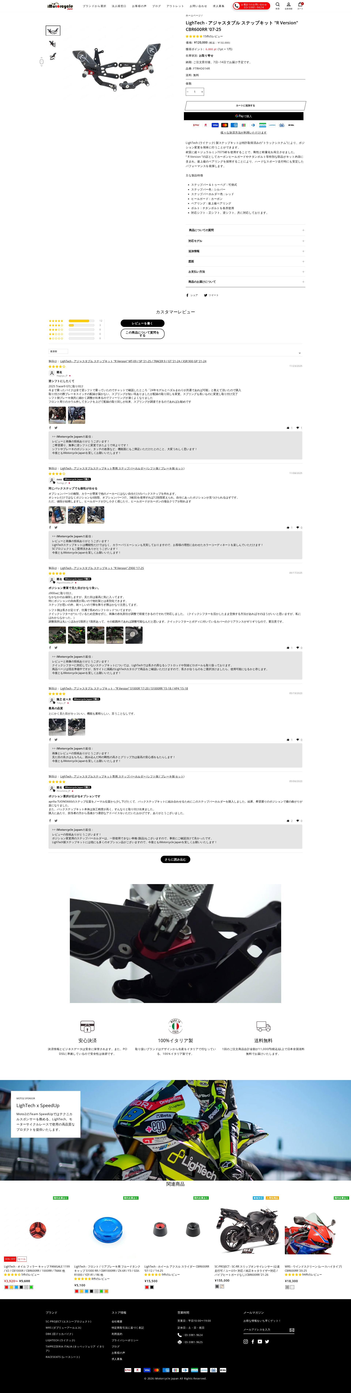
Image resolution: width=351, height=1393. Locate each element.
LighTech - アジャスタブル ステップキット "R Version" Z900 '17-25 (102, 568)
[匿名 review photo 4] (115, 635)
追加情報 (193, 251)
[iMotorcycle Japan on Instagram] (246, 1341)
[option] (118, 62)
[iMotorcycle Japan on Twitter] (267, 1341)
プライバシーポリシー (125, 1340)
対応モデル (195, 241)
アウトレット (175, 6)
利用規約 (117, 1334)
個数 (189, 83)
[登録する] (292, 1330)
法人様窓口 (119, 6)
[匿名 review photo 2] (76, 415)
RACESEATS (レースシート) (63, 1357)
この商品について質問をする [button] (142, 333)
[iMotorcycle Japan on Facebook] (253, 1341)
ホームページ (193, 15)
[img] (57, 366)
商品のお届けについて (202, 281)
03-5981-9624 (254, 7)
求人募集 (219, 6)
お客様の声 (139, 6)
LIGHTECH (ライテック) (60, 1340)
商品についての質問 (201, 230)
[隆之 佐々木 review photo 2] (76, 727)
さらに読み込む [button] (175, 859)
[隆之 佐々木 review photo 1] (57, 727)
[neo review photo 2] (76, 515)
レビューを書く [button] (142, 323)
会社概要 (117, 1321)
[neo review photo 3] (96, 515)
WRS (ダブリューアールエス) (63, 1327)
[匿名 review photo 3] (96, 635)
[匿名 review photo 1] (57, 415)
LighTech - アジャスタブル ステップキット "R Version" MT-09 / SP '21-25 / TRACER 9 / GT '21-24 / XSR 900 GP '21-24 (133, 361)
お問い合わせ (198, 6)
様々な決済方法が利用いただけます (244, 132)
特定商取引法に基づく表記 (128, 1327)
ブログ (156, 6)
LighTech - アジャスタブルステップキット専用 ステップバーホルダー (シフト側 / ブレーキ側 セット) (122, 468)
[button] (194, 36)
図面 (191, 261)
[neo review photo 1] (57, 515)
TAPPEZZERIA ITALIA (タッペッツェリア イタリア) (75, 1348)
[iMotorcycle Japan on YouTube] (260, 1341)
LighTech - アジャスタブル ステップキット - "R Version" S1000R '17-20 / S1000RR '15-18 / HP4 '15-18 (124, 688)
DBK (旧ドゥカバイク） (60, 1334)
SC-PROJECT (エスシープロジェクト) (68, 1321)
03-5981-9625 (194, 1342)
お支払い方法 (196, 271)
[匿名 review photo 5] (134, 635)
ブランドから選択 (94, 6)
